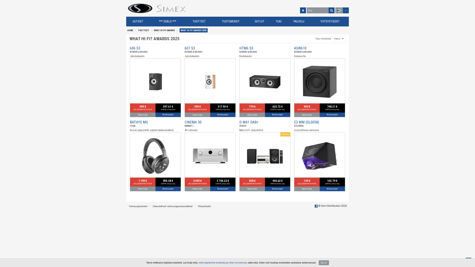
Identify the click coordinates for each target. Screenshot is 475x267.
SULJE (324, 262)
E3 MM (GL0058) (306, 122)
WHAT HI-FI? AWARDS (164, 30)
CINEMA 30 (193, 122)
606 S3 (135, 48)
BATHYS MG (139, 122)
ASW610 (300, 48)
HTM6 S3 (246, 48)
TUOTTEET (143, 30)
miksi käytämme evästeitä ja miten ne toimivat (222, 262)
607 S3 (190, 48)
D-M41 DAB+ (248, 122)
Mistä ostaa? (168, 115)
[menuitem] (138, 22)
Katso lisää (143, 115)
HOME (130, 30)
